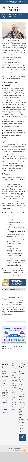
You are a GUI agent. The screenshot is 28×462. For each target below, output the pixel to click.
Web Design (15, 450)
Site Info (15, 448)
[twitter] (22, 425)
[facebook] (20, 425)
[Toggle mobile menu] (25, 9)
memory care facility (19, 69)
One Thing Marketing (22, 450)
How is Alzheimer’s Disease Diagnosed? (14, 378)
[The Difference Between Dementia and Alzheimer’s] (14, 326)
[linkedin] (22, 428)
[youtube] (20, 428)
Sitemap (18, 448)
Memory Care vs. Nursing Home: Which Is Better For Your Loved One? (14, 402)
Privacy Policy (10, 448)
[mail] (20, 431)
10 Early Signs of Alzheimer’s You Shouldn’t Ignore (14, 388)
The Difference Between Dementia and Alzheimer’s (14, 368)
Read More (4, 412)
